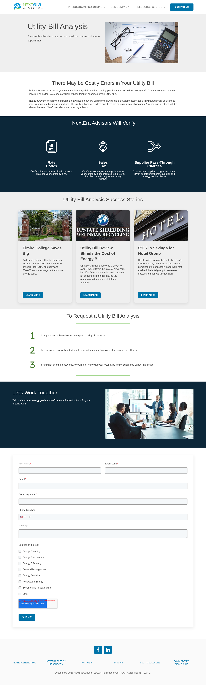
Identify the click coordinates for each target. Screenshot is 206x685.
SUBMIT (27, 617)
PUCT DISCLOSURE (150, 662)
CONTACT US (182, 7)
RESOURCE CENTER (149, 7)
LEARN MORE (33, 295)
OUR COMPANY (120, 7)
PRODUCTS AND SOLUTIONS (85, 7)
